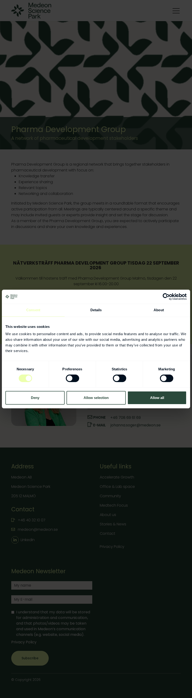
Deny (35, 398)
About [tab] (159, 310)
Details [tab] (96, 310)
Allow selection (96, 398)
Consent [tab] (33, 310)
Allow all (157, 398)
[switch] (72, 378)
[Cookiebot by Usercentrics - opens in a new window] (166, 296)
